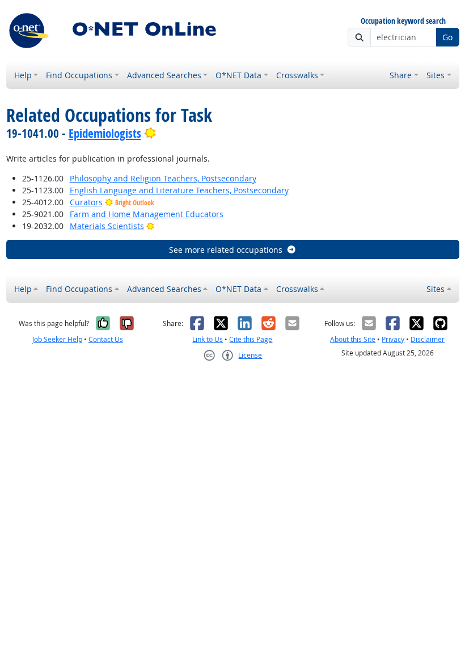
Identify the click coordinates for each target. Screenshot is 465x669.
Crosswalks (297, 75)
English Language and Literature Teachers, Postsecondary (179, 190)
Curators (86, 202)
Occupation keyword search (403, 21)
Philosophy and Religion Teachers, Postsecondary (163, 178)
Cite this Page (250, 339)
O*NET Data (238, 75)
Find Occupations (79, 75)
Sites (435, 75)
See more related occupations (225, 249)
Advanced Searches (164, 75)
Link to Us (207, 339)
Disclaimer (428, 339)
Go (447, 37)
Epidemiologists (105, 133)
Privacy (393, 339)
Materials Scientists (107, 226)
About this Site (352, 339)
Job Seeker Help (57, 339)
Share (401, 75)
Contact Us (105, 339)
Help (23, 75)
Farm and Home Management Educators (146, 214)
